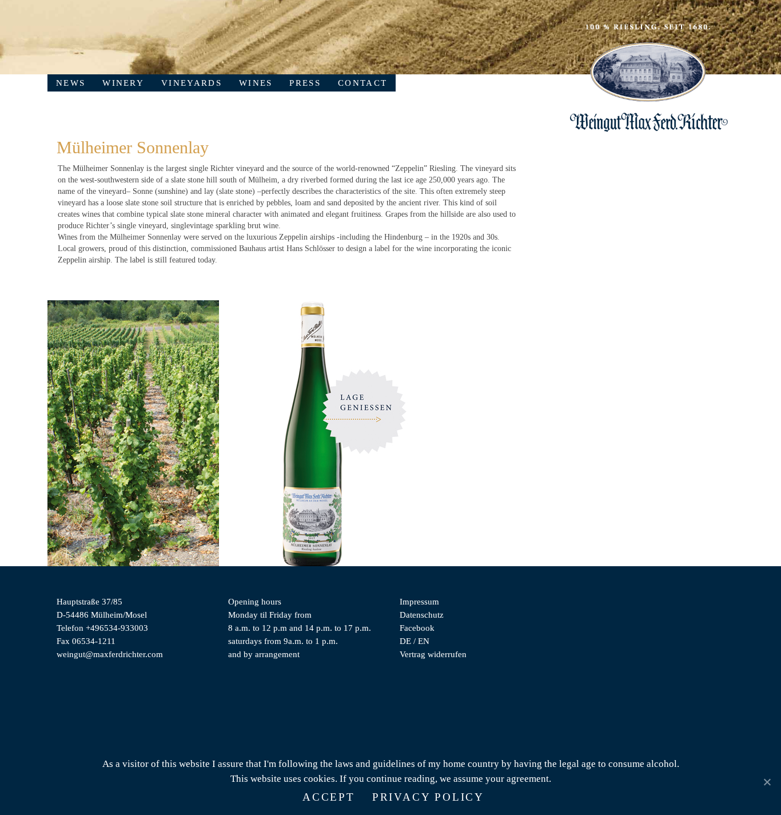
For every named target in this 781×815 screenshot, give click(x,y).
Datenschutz (422, 614)
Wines (256, 83)
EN (423, 641)
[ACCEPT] (766, 782)
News (70, 83)
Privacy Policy (428, 797)
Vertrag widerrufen (433, 654)
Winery (123, 83)
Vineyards (191, 83)
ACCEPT (328, 797)
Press (305, 83)
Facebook (417, 628)
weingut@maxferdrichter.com (110, 654)
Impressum (419, 601)
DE (405, 641)
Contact (362, 83)
